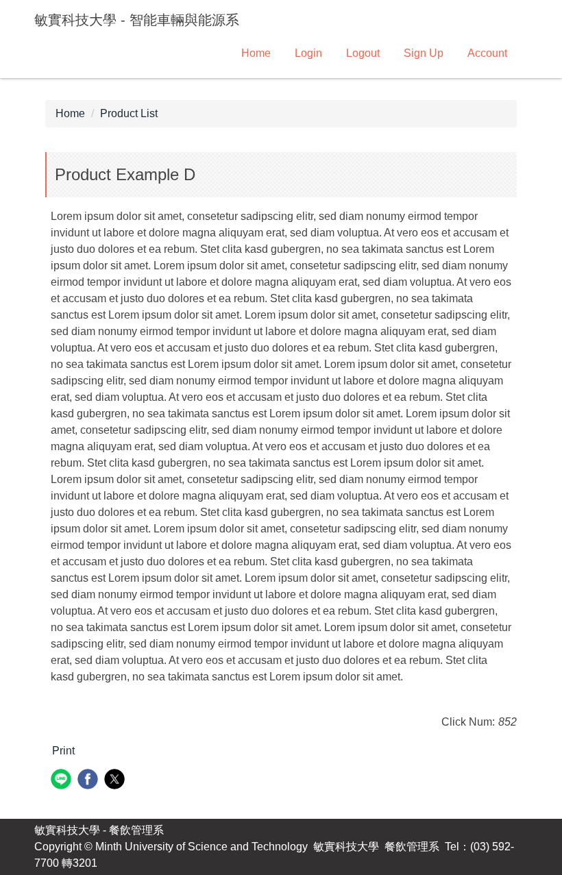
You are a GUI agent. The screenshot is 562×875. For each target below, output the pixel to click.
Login (308, 53)
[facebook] (89, 781)
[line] (63, 781)
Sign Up (423, 53)
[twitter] (116, 781)
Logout (363, 53)
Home (256, 53)
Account (487, 53)
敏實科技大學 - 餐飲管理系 (99, 830)
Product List (129, 113)
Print (63, 750)
